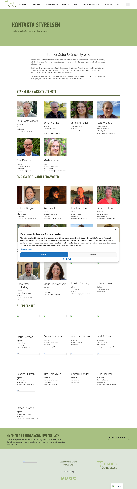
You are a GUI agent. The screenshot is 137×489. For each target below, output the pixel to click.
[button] (116, 230)
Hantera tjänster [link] (27, 249)
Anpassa (93, 255)
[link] (10, 4)
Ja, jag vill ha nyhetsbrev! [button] (117, 437)
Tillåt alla (44, 255)
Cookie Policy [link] (67, 259)
